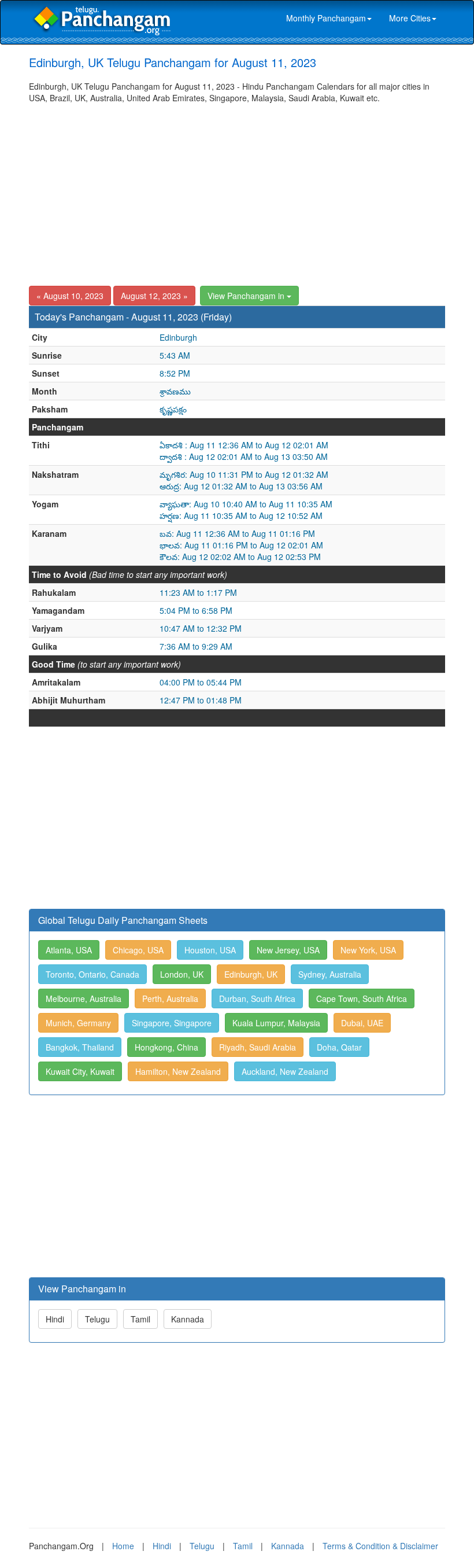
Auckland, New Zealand (285, 1071)
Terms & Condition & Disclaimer (380, 1546)
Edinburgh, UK (250, 974)
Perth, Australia (170, 998)
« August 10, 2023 (69, 295)
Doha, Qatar (339, 1047)
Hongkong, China (166, 1047)
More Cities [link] (410, 18)
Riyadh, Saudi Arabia (257, 1047)
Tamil (140, 1319)
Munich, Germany (78, 1023)
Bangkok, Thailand (80, 1047)
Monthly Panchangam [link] (326, 18)
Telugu (97, 1319)
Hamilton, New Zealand (178, 1071)
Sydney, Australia (329, 974)
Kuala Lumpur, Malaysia (276, 1023)
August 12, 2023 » (154, 295)
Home (123, 1546)
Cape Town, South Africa (361, 998)
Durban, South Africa (257, 998)
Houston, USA (210, 950)
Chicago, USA (138, 950)
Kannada (187, 1319)
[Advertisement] (237, 190)
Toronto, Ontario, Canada (92, 974)
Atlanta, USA (69, 950)
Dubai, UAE (362, 1023)
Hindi (55, 1319)
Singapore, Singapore (172, 1023)
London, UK (181, 974)
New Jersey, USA (288, 950)
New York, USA (368, 950)
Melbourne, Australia (83, 998)
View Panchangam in (247, 295)
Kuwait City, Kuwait (80, 1071)
